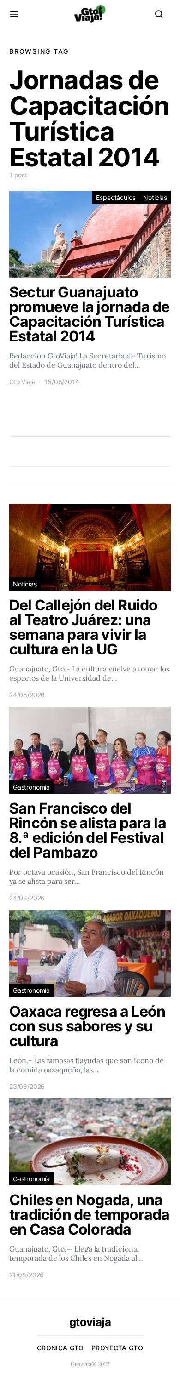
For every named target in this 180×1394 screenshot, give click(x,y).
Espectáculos (115, 197)
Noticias (155, 197)
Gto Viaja (22, 382)
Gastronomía (31, 787)
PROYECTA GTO (117, 1348)
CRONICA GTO (60, 1348)
